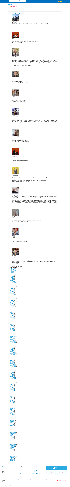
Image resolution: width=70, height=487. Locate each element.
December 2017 (13, 378)
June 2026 (12, 276)
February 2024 (12, 305)
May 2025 (11, 290)
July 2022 (11, 325)
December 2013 (13, 431)
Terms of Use (4, 481)
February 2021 (12, 339)
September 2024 (13, 298)
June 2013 (12, 437)
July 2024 (11, 300)
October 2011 (12, 457)
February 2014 (12, 429)
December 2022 (13, 319)
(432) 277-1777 (58, 5)
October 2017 (12, 381)
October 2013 (12, 433)
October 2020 (12, 343)
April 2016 (12, 400)
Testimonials (22, 1)
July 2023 (11, 313)
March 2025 (12, 292)
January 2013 (12, 443)
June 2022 (12, 326)
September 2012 (13, 447)
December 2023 (13, 307)
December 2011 (13, 455)
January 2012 (12, 454)
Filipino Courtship (33, 470)
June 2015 (12, 411)
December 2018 (13, 365)
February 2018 (12, 376)
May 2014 (11, 425)
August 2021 (12, 337)
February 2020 (12, 351)
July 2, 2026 (13, 270)
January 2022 (12, 331)
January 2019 (12, 364)
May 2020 (11, 349)
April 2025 (12, 291)
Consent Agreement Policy (6, 485)
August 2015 (12, 409)
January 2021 (12, 340)
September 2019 (13, 355)
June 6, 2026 (13, 272)
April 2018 (12, 374)
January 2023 (12, 318)
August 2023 (12, 312)
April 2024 (12, 303)
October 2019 (12, 354)
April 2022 (12, 328)
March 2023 (12, 316)
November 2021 (13, 334)
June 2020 (12, 348)
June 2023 (12, 314)
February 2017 (12, 389)
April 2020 (12, 350)
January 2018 (12, 377)
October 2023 (12, 310)
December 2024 (13, 295)
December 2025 (13, 282)
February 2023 (12, 317)
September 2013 (13, 434)
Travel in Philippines (34, 471)
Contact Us (21, 474)
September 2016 (13, 395)
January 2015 (12, 417)
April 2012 (12, 451)
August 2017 (12, 383)
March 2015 (12, 414)
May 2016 (11, 399)
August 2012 (12, 448)
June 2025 (12, 289)
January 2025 (12, 294)
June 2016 (12, 398)
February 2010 (12, 460)
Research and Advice (14, 1)
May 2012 (11, 450)
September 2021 (13, 336)
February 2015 (12, 415)
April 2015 (12, 413)
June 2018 (12, 372)
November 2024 (13, 297)
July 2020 (11, 347)
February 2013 (12, 442)
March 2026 (12, 279)
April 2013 (12, 439)
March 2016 (12, 401)
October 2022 (12, 322)
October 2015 (12, 407)
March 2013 (12, 441)
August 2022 (12, 324)
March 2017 (12, 388)
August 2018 (12, 370)
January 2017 (12, 390)
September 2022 (13, 323)
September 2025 (13, 286)
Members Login (4, 480)
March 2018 (12, 375)
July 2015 (11, 410)
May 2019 (11, 360)
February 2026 (12, 280)
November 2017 (13, 379)
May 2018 (11, 373)
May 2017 (11, 386)
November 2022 (13, 321)
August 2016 (12, 396)
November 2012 (13, 445)
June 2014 (12, 424)
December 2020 (13, 341)
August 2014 (12, 422)
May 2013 (11, 438)
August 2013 (12, 435)
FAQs (20, 473)
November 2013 (13, 432)
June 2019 (12, 359)
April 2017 (12, 387)
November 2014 (13, 419)
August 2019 (12, 357)
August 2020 (12, 346)
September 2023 (13, 311)
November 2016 (13, 393)
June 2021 (12, 338)
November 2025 (13, 283)
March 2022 (12, 329)
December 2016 (13, 391)
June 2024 (12, 301)
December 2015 (13, 405)
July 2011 (11, 458)
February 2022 (12, 330)
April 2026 (12, 278)
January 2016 (12, 403)
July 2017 (11, 384)
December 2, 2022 (16, 13)
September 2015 (13, 408)
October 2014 (12, 420)
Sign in (59, 1)
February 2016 (12, 402)
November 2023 (13, 309)
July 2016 (11, 397)
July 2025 (11, 288)
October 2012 (12, 446)
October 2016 (12, 394)
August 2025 (12, 287)
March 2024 (12, 304)
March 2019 (12, 362)
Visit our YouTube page (62, 480)
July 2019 (11, 358)
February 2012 (12, 453)
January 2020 (12, 352)
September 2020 (13, 345)
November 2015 (13, 406)
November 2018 (13, 366)
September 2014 (13, 421)
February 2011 (12, 459)
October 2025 (12, 285)
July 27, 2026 (13, 268)
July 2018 (11, 371)
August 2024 (12, 299)
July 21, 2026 (13, 269)
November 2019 (13, 353)
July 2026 (11, 275)
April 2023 (12, 315)
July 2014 (11, 423)
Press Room (21, 471)
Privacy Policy (4, 482)
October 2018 (12, 367)
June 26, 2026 (13, 271)
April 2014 (12, 426)
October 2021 (12, 335)
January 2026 (12, 281)
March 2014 (12, 427)
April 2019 (12, 361)
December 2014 (13, 418)
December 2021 (13, 333)
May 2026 (11, 277)
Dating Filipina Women (35, 473)
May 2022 (11, 327)
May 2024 (11, 302)
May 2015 (11, 412)
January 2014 (12, 430)
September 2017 (13, 382)
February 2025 (12, 293)
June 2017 (12, 385)
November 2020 (13, 342)
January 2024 (12, 306)
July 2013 (11, 436)
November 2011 (13, 456)
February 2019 (12, 363)
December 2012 (13, 444)
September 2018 (13, 369)
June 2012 (12, 449)
